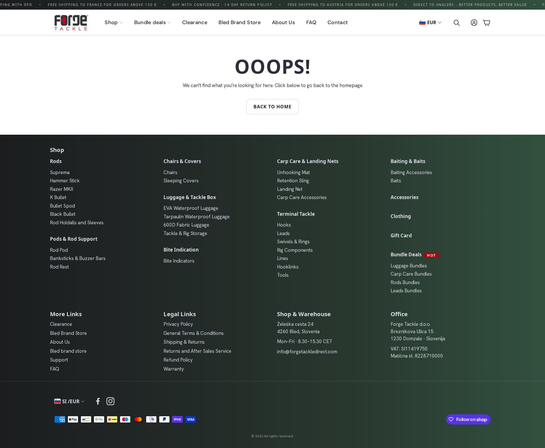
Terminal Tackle (296, 214)
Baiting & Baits (408, 161)
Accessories (404, 197)
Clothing (401, 216)
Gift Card (401, 235)
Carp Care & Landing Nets (307, 161)
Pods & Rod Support (73, 239)
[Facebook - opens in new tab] (98, 401)
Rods (56, 161)
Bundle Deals (413, 254)
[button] (456, 23)
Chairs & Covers (182, 161)
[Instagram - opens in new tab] (110, 401)
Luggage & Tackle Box (190, 197)
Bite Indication (181, 249)
